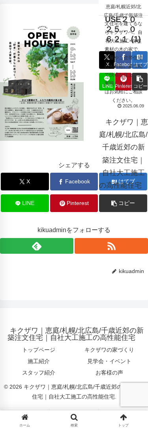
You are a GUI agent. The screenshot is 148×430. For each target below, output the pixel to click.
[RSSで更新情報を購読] (111, 246)
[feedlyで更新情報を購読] (36, 246)
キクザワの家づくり (109, 350)
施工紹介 (39, 361)
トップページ (38, 350)
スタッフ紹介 (38, 372)
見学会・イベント (109, 361)
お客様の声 (109, 372)
